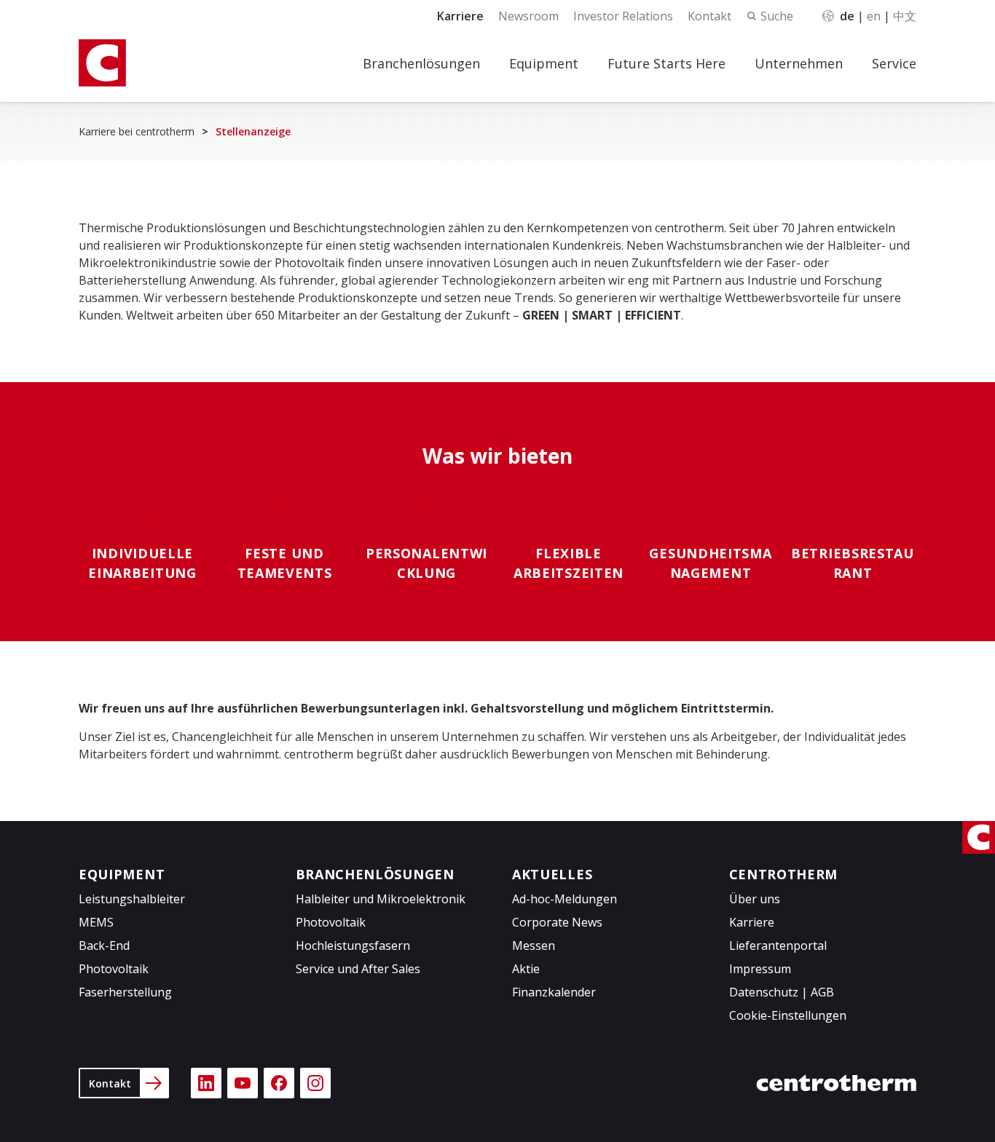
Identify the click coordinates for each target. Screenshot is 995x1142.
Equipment (543, 63)
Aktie (526, 969)
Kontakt (709, 16)
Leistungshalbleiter (132, 899)
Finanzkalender (554, 992)
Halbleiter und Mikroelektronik (380, 899)
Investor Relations (623, 16)
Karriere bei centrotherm (136, 131)
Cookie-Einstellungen (787, 1015)
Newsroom (528, 16)
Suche (776, 16)
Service (894, 63)
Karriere (460, 16)
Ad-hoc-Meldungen (564, 899)
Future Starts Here (666, 63)
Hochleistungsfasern (353, 945)
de (847, 16)
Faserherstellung (125, 992)
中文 (904, 16)
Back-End (104, 945)
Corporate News (557, 922)
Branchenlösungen (421, 63)
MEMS (96, 922)
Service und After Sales (358, 969)
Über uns (754, 899)
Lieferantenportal (778, 945)
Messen (533, 945)
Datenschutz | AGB (781, 992)
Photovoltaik (114, 969)
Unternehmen (799, 63)
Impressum (760, 969)
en (874, 16)
